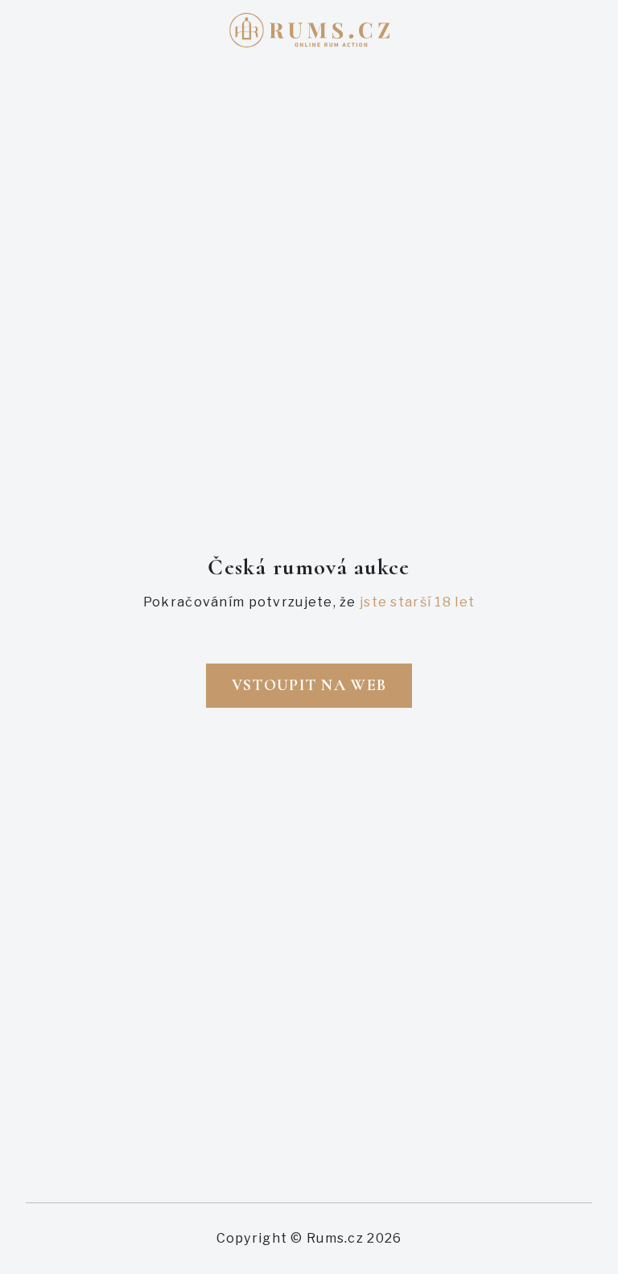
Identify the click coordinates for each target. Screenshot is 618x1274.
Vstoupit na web (309, 685)
